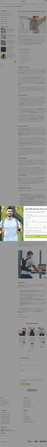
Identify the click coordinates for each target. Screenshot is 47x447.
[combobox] (27, 220)
